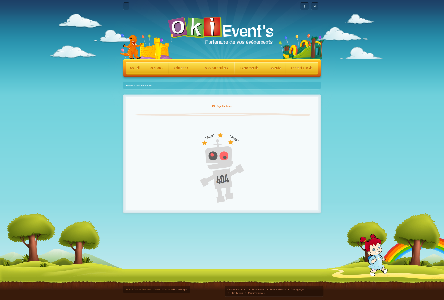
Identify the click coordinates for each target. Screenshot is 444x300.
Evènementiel (249, 68)
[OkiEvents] (222, 30)
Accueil (135, 68)
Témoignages (297, 289)
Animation (181, 68)
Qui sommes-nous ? (236, 289)
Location (155, 68)
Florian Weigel (180, 289)
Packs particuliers (215, 68)
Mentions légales (256, 293)
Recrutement (258, 289)
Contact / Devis (301, 68)
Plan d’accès (237, 293)
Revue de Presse (278, 289)
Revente (275, 68)
